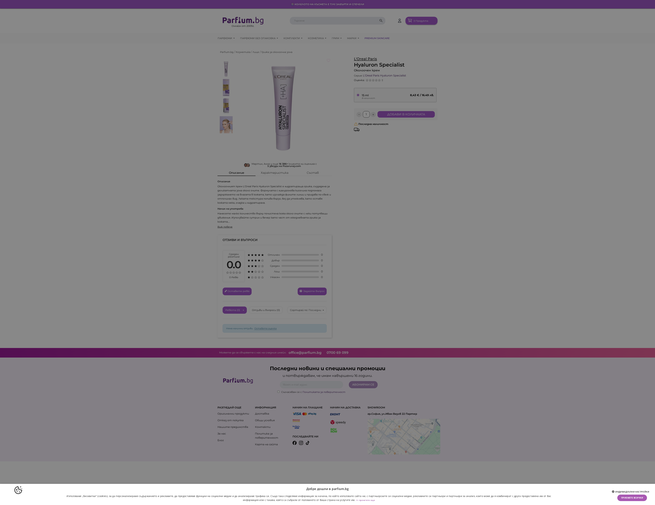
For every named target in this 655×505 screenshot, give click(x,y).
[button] (631, 491)
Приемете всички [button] (632, 497)
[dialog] (327, 494)
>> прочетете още (365, 500)
